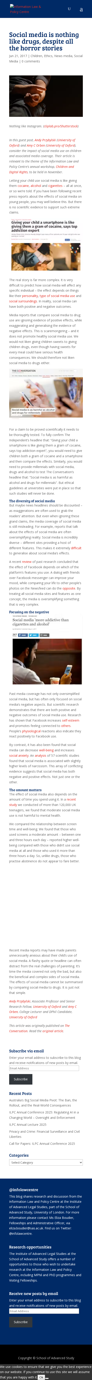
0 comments (31, 61)
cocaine (23, 186)
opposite (69, 588)
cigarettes (55, 186)
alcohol (36, 186)
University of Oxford (61, 145)
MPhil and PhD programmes (54, 1275)
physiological (31, 731)
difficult (76, 548)
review (26, 562)
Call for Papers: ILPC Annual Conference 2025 (42, 1143)
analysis (40, 755)
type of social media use (57, 296)
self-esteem (70, 720)
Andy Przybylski (45, 140)
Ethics (48, 56)
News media (63, 56)
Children (36, 56)
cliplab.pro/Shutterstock (61, 126)
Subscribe (21, 1079)
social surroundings (23, 301)
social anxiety (19, 755)
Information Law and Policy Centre (34, 1201)
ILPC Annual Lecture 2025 (27, 1124)
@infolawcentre (20, 1233)
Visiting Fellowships (23, 1280)
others (66, 726)
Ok (41, 1377)
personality (30, 296)
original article (52, 1031)
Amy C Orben (36, 145)
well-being (46, 750)
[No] (47, 1378)
